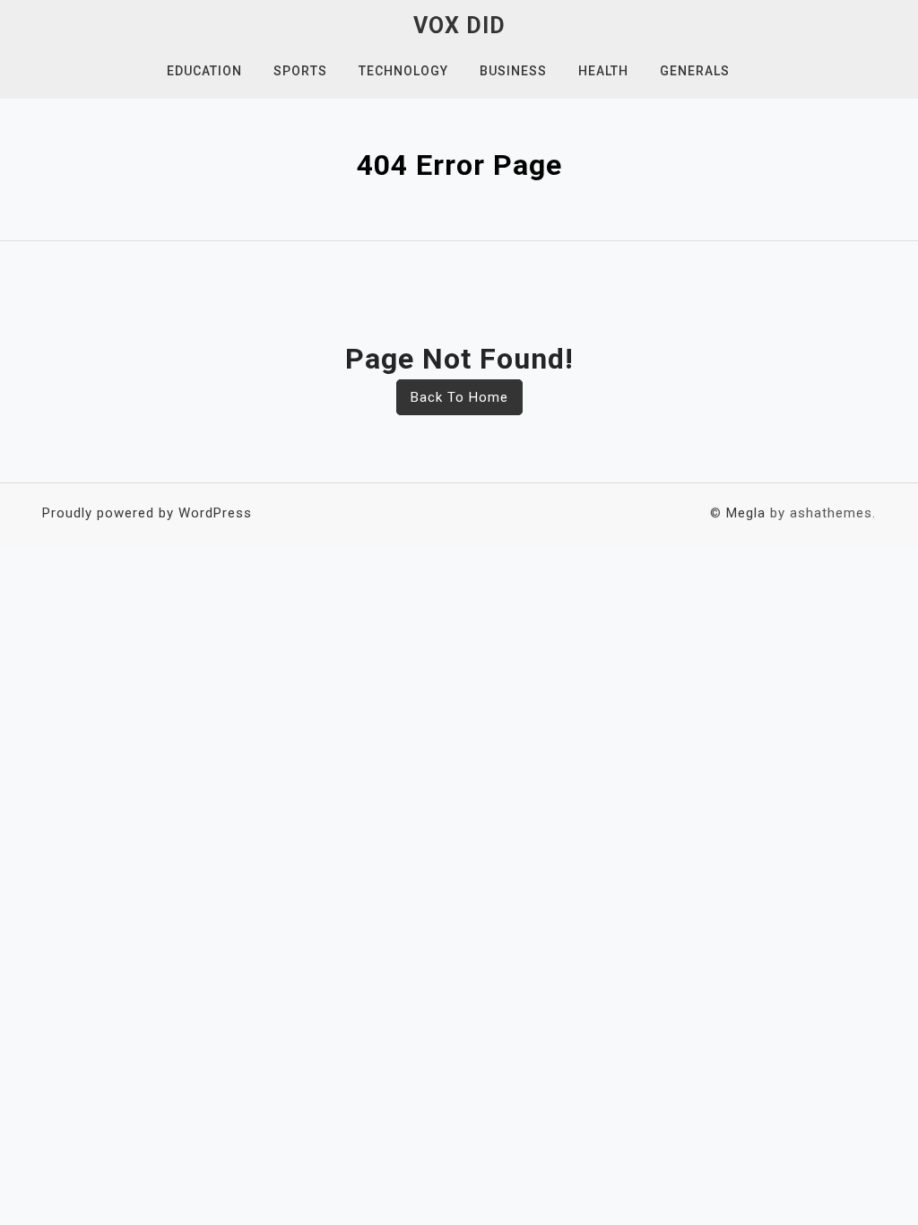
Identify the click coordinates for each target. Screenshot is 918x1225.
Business (513, 71)
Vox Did (459, 26)
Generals (695, 71)
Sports (300, 71)
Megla (746, 513)
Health (603, 71)
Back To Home (459, 397)
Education (204, 71)
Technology (403, 71)
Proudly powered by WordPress (147, 513)
